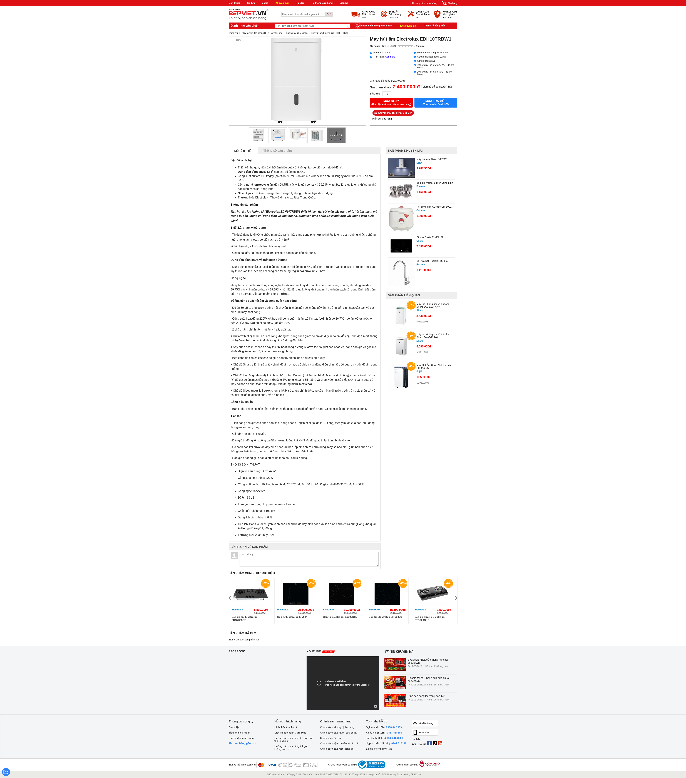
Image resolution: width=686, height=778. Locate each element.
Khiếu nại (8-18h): (384, 732)
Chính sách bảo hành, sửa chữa (338, 732)
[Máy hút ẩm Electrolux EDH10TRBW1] (258, 135)
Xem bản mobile (421, 733)
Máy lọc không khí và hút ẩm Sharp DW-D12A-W (432, 336)
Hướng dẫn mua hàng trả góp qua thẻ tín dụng (293, 739)
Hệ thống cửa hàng (322, 3)
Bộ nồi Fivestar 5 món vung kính (434, 182)
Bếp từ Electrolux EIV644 (292, 616)
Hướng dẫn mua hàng (424, 3)
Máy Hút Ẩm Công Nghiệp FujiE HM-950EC (434, 366)
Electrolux (237, 609)
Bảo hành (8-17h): (384, 738)
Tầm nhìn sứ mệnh (239, 732)
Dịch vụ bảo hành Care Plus (290, 732)
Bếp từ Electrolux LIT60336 (385, 616)
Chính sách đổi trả (330, 738)
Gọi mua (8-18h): (384, 727)
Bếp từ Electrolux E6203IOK (340, 616)
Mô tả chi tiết (243, 151)
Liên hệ (344, 3)
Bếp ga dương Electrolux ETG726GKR (429, 618)
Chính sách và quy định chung (337, 727)
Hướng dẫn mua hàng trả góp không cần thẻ (291, 747)
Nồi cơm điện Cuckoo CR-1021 (434, 206)
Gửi (329, 14)
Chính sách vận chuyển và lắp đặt (339, 743)
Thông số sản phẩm (277, 150)
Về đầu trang (426, 723)
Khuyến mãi (282, 3)
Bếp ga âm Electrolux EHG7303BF (244, 618)
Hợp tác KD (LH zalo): (386, 743)
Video (265, 3)
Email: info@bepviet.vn (379, 748)
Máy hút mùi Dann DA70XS (431, 159)
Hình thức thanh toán (286, 727)
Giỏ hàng (452, 3)
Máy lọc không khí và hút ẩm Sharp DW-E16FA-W (432, 305)
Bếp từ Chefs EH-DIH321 (430, 237)
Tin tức (251, 3)
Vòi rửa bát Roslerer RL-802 (432, 260)
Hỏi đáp (300, 3)
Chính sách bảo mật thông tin (337, 748)
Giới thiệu (234, 3)
